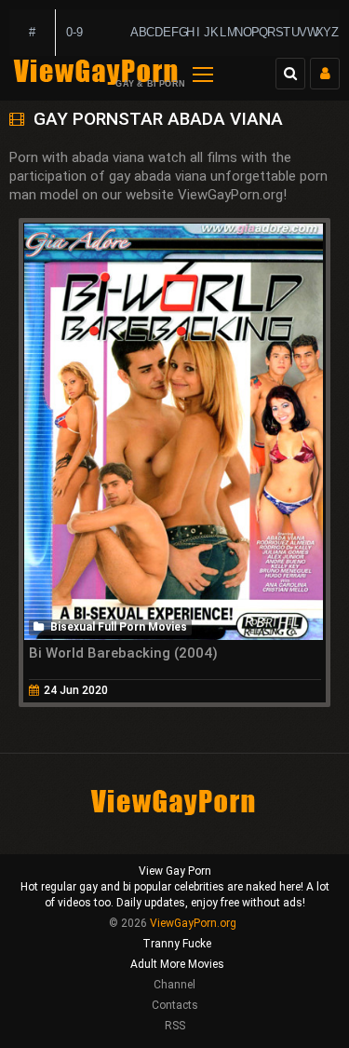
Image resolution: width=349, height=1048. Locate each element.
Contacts (175, 1005)
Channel (174, 984)
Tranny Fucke (176, 943)
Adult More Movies (177, 964)
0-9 (74, 32)
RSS (175, 1025)
